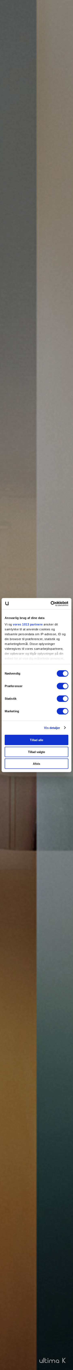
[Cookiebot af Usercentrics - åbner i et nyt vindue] (51, 603)
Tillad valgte (36, 751)
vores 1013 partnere (28, 624)
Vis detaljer (52, 727)
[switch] (62, 686)
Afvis (36, 763)
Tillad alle (36, 740)
